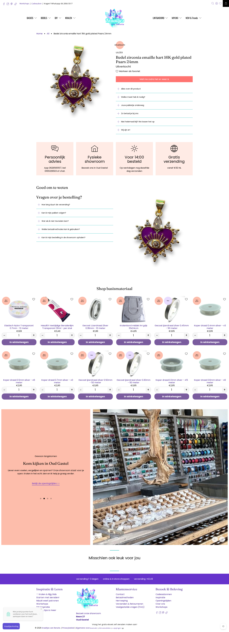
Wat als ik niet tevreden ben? (55, 221)
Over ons (160, 603)
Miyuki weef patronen (47, 600)
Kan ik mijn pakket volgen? (54, 213)
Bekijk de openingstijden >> (46, 483)
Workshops (24, 3)
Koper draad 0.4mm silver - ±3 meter (210, 326)
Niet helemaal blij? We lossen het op (138, 121)
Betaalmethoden (125, 597)
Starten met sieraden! (47, 597)
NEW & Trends (192, 18)
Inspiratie (160, 597)
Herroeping (122, 600)
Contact (120, 594)
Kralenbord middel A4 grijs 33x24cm (133, 326)
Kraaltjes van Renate (51, 628)
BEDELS (44, 18)
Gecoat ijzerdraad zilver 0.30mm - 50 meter (133, 381)
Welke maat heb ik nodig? (133, 97)
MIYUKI (175, 18)
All (48, 34)
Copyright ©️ (118, 628)
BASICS (30, 18)
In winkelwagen (19, 342)
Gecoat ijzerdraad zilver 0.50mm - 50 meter (95, 381)
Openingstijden (163, 600)
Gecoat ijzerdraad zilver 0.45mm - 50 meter (172, 326)
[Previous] (215, 539)
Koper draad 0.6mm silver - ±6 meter (210, 381)
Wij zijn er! (125, 130)
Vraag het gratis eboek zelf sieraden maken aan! (114, 624)
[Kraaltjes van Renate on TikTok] (16, 4)
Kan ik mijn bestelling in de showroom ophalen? (63, 237)
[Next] (222, 539)
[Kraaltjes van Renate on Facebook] (4, 4)
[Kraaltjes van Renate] (114, 18)
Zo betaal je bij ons (129, 113)
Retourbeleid (105, 628)
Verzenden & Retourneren (129, 603)
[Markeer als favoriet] (33, 299)
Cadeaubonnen (164, 594)
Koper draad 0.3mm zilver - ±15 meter (172, 381)
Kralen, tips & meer (46, 610)
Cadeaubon (36, 3)
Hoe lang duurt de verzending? (56, 204)
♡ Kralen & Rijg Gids (46, 594)
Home (39, 34)
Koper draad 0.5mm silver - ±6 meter (19, 381)
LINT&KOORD (158, 18)
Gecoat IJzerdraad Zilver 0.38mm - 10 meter (95, 326)
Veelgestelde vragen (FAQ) (130, 607)
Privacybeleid (68, 628)
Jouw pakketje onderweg (132, 105)
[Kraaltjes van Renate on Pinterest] (12, 4)
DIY (56, 18)
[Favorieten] (220, 3)
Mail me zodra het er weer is (154, 79)
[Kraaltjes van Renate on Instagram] (8, 4)
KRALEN (68, 18)
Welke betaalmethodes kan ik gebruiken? (61, 229)
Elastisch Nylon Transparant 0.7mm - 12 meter (19, 326)
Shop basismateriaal (114, 288)
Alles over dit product (131, 88)
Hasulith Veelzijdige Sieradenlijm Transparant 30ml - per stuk (57, 326)
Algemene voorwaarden (86, 628)
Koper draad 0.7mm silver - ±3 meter (57, 381)
